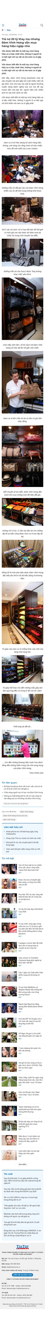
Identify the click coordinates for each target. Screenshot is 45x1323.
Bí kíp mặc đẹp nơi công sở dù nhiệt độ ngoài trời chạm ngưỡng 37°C (30, 1124)
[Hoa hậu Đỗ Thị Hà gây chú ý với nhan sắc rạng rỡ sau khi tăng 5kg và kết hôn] (9, 1023)
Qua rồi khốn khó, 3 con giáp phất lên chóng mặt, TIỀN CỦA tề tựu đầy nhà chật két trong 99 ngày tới (22, 1180)
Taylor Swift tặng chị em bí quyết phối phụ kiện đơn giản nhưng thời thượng (30, 1109)
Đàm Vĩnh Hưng (26, 812)
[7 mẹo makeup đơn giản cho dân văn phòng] (9, 1052)
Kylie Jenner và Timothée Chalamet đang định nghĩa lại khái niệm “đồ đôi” (30, 960)
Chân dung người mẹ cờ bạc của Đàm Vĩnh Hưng (23, 792)
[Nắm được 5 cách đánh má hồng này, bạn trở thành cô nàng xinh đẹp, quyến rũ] (9, 1140)
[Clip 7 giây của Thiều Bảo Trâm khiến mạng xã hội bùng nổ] (9, 976)
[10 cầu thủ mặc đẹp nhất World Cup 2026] (9, 913)
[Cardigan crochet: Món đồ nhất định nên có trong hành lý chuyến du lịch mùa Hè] (9, 947)
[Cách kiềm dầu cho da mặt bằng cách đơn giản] (9, 1155)
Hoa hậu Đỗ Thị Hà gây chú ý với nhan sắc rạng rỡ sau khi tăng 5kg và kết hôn (30, 1021)
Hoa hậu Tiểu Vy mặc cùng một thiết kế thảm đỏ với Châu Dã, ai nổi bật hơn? (31, 897)
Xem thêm (22, 1164)
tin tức (17, 832)
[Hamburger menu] (3, 25)
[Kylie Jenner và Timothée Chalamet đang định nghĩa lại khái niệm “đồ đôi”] (9, 962)
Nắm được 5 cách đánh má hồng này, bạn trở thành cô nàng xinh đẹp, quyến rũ (29, 1138)
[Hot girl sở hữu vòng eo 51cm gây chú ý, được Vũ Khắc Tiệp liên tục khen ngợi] (9, 1067)
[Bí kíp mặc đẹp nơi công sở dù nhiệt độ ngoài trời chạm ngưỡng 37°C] (9, 1125)
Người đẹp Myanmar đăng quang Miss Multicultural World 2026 (30, 1006)
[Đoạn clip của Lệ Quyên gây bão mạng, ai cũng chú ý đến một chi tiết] (9, 884)
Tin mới (8, 1174)
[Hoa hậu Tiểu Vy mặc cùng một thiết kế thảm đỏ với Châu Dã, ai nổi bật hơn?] (9, 898)
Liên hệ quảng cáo (22, 1275)
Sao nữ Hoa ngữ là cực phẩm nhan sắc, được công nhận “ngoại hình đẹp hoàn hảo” (30, 867)
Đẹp (9, 30)
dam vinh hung (9, 820)
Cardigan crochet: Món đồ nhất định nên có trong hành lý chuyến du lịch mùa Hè (30, 945)
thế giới (18, 849)
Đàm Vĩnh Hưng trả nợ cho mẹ (15, 816)
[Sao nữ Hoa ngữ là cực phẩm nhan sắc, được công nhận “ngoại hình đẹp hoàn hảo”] (9, 869)
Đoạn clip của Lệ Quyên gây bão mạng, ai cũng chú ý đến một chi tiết (30, 882)
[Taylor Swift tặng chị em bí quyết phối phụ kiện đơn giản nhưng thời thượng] (9, 1111)
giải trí (30, 842)
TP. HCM (5, 1293)
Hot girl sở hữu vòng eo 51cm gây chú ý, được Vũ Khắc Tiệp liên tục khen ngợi (30, 1065)
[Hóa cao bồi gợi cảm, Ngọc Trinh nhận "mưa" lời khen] (9, 1096)
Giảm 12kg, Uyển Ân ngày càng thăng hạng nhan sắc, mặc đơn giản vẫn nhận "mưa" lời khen (31, 1080)
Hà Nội (4, 1283)
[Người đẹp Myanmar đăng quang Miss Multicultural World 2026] (9, 1008)
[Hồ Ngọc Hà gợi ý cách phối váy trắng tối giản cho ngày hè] (9, 1037)
